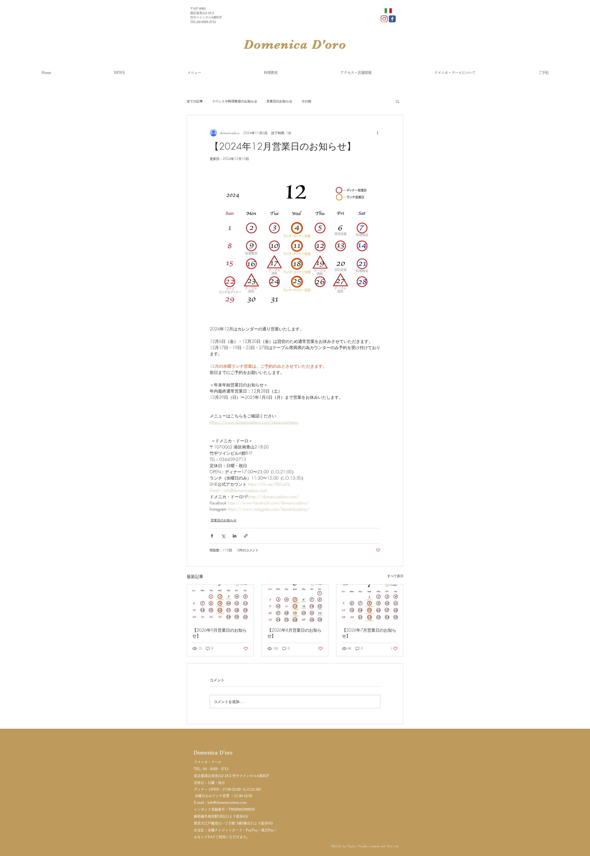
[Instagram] (384, 18)
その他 (306, 101)
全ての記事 (195, 101)
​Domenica (278, 44)
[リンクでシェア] (246, 536)
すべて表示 (395, 576)
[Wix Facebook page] (392, 18)
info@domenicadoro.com (227, 802)
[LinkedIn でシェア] (234, 536)
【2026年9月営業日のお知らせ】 (219, 633)
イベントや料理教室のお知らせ (234, 101)
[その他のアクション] (377, 133)
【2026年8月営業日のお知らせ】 (294, 633)
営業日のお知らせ (279, 101)
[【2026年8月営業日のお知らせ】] (295, 603)
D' (318, 44)
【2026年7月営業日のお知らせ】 (369, 633)
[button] (397, 101)
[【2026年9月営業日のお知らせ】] (220, 603)
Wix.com (392, 846)
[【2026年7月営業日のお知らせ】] (369, 603)
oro (335, 44)
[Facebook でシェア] (212, 536)
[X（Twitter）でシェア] (223, 536)
